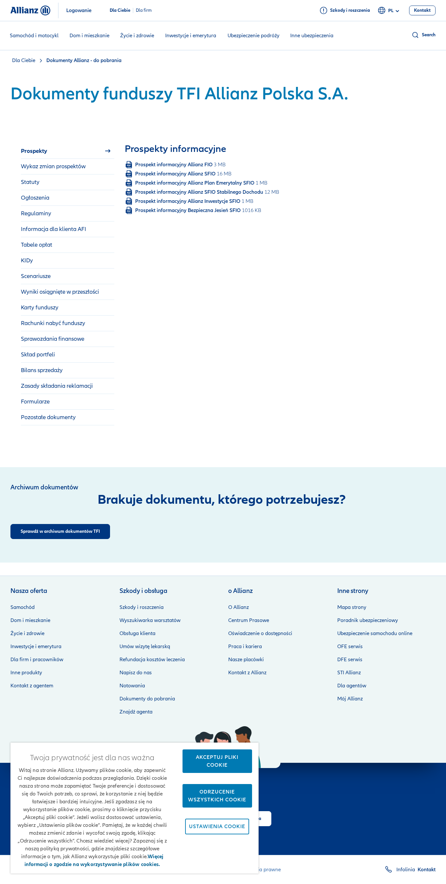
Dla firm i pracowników (36, 659)
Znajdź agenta (135, 712)
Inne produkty (26, 672)
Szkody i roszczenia (141, 607)
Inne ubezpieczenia (311, 35)
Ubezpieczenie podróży (253, 35)
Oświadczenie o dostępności (260, 633)
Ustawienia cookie (217, 826)
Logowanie (78, 10)
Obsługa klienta (137, 633)
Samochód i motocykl (34, 35)
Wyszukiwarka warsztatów (150, 620)
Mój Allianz (350, 699)
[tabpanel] (240, 179)
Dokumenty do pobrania (147, 699)
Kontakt (427, 869)
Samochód (22, 607)
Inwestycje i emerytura (190, 35)
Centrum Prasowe (248, 620)
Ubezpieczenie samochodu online (374, 633)
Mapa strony (351, 607)
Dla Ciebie (120, 10)
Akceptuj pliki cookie (217, 761)
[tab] (67, 151)
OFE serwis (350, 646)
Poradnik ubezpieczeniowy (367, 620)
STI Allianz (349, 672)
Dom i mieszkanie (89, 35)
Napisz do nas (135, 672)
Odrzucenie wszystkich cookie (217, 796)
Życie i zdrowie (137, 35)
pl (390, 10)
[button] (423, 35)
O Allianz (238, 607)
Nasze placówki (246, 659)
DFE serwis (349, 659)
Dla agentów (351, 685)
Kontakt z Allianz (247, 672)
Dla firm (144, 10)
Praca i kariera (245, 646)
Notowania (132, 685)
